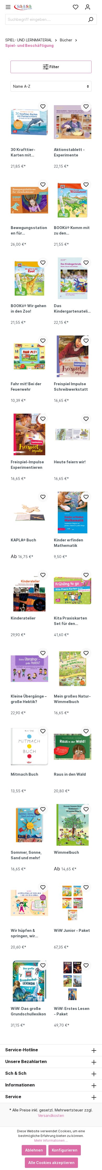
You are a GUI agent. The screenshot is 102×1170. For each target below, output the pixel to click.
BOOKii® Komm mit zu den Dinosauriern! (72, 230)
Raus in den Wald (70, 774)
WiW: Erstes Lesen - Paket (71, 1011)
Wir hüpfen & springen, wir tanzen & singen (26, 933)
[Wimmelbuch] (72, 825)
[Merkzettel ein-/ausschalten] (43, 106)
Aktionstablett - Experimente (69, 152)
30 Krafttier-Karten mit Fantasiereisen (25, 152)
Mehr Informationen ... (51, 1140)
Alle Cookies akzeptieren (51, 1162)
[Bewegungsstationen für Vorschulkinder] (29, 200)
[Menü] (9, 7)
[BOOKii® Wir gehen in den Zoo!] (29, 278)
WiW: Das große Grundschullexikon (28, 1011)
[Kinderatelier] (29, 590)
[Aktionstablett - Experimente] (72, 122)
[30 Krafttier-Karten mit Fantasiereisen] (29, 122)
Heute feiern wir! (70, 462)
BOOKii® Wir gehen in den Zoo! (28, 308)
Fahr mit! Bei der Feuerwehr (26, 386)
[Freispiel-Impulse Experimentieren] (29, 434)
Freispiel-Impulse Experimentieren (27, 465)
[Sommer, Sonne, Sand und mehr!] (29, 825)
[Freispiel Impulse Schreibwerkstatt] (72, 356)
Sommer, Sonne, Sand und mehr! (26, 855)
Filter (54, 67)
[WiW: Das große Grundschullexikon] (29, 981)
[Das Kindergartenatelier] (72, 278)
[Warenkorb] (95, 5)
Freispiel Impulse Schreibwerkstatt (71, 386)
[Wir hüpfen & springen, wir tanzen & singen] (29, 903)
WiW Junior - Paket (72, 930)
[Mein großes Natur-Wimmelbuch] (72, 669)
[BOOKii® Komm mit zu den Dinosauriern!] (72, 200)
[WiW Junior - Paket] (72, 903)
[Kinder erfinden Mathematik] (72, 512)
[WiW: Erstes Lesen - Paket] (72, 981)
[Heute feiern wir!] (72, 434)
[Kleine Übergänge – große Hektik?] (29, 669)
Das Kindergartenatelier (72, 308)
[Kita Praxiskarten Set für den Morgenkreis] (72, 590)
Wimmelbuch (66, 852)
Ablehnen (34, 1150)
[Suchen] (90, 19)
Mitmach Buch (24, 774)
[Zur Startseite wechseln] (23, 7)
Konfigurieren (64, 1150)
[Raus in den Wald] (72, 747)
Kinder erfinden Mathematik (68, 543)
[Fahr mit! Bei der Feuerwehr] (29, 356)
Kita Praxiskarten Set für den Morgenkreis (70, 621)
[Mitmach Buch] (29, 747)
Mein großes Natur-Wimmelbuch (72, 699)
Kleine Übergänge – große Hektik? (29, 699)
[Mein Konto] (88, 7)
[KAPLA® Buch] (29, 512)
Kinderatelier (23, 618)
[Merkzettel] (76, 7)
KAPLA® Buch (23, 540)
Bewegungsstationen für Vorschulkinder (29, 230)
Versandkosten (51, 1115)
